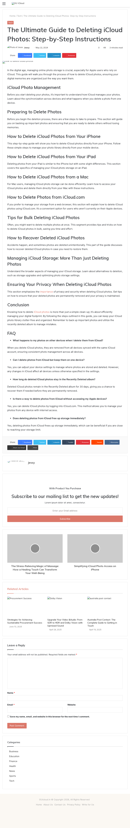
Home (12, 16)
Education (14, 756)
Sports (12, 776)
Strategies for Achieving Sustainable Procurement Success (24, 621)
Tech (19, 16)
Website (71, 704)
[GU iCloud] (18, 3)
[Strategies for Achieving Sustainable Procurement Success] (25, 607)
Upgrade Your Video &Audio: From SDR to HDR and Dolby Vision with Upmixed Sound (65, 622)
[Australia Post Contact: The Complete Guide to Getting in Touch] (105, 607)
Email (11, 704)
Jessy (26, 47)
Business (13, 751)
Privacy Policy (73, 804)
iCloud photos (41, 311)
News (12, 771)
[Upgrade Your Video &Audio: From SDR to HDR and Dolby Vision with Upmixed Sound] (65, 607)
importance (46, 291)
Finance (13, 761)
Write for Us (88, 804)
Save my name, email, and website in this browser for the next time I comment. (50, 716)
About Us (48, 804)
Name (11, 693)
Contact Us (59, 804)
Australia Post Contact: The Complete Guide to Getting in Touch (102, 622)
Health (12, 766)
